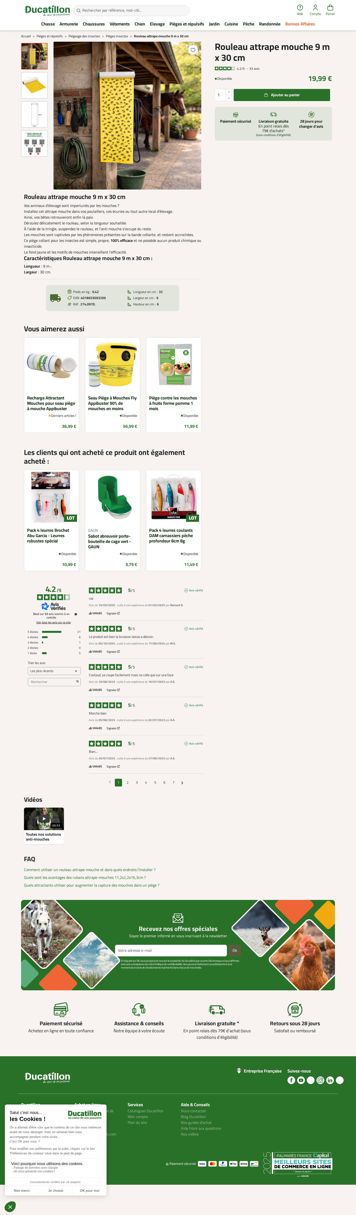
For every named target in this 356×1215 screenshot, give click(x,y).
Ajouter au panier (285, 95)
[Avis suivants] (182, 782)
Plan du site (137, 1123)
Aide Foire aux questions (201, 1128)
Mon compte (138, 1117)
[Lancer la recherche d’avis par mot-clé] (77, 682)
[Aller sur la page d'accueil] (47, 10)
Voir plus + (38, 975)
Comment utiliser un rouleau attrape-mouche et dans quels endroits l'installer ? (89, 870)
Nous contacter (193, 1111)
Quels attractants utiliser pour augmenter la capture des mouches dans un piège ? (91, 885)
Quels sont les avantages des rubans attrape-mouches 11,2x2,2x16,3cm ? (85, 878)
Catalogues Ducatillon (145, 1111)
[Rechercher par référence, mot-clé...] (78, 10)
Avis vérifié (196, 590)
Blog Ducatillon (193, 1117)
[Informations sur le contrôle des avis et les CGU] (76, 614)
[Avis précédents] (110, 782)
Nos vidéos (190, 1134)
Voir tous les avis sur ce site (53, 622)
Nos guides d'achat (196, 1123)
